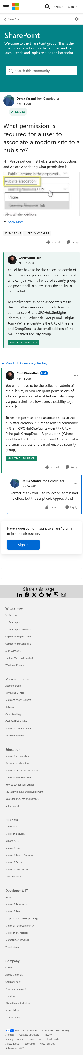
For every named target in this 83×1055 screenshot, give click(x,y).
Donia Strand (26, 98)
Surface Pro (11, 615)
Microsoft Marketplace (17, 932)
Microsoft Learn (13, 911)
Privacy (48, 1034)
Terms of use (34, 1039)
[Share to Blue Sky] (48, 594)
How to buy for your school (19, 784)
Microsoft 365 (12, 848)
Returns (9, 707)
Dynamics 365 (12, 840)
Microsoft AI (11, 826)
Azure (8, 897)
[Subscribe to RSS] (56, 594)
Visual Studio (12, 947)
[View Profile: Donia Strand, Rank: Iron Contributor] (8, 100)
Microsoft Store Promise (18, 728)
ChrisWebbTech (30, 257)
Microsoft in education (17, 756)
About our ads (47, 1043)
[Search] (47, 6)
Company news (13, 981)
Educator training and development (24, 791)
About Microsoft (14, 974)
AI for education (13, 806)
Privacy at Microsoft (16, 989)
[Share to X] (34, 594)
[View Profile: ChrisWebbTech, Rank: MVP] (10, 375)
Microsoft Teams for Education (21, 770)
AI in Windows (13, 650)
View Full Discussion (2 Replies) (26, 363)
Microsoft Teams (14, 862)
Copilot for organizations (18, 636)
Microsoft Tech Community (19, 925)
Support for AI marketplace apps (22, 918)
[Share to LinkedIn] (19, 594)
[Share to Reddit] (41, 594)
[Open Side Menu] (6, 6)
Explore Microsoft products (19, 658)
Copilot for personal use (18, 643)
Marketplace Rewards (17, 939)
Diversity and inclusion (17, 1003)
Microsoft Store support (18, 699)
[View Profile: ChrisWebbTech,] (12, 259)
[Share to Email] (63, 594)
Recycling (29, 1043)
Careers (9, 967)
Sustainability (12, 1017)
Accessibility (12, 1010)
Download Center (14, 692)
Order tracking (13, 714)
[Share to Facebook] (27, 594)
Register (59, 6)
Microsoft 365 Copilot (17, 869)
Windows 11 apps (14, 665)
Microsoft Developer (16, 904)
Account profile (13, 685)
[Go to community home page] (15, 6)
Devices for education (17, 763)
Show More (15, 222)
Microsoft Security (15, 833)
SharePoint (14, 19)
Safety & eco (12, 1043)
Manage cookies (14, 1039)
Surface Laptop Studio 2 (18, 629)
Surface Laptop (13, 622)
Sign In (72, 6)
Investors (10, 996)
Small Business (13, 876)
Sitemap (9, 1034)
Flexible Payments (15, 735)
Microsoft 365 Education (18, 777)
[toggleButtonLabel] (76, 19)
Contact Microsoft (29, 1034)
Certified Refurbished (16, 721)
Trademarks (53, 1039)
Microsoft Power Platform (19, 855)
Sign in (23, 544)
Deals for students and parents (22, 799)
